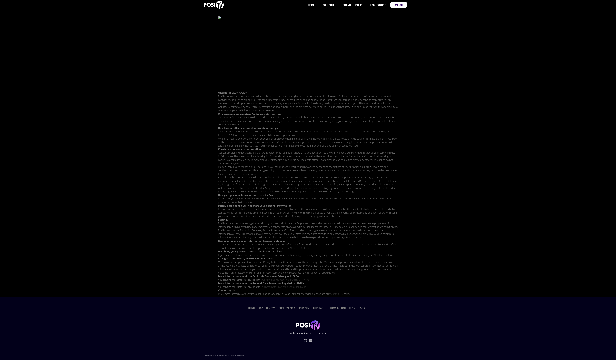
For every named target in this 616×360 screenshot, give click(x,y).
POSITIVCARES (287, 307)
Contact (319, 307)
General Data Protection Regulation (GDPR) (285, 286)
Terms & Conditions (342, 307)
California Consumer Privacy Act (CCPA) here (285, 279)
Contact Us (297, 248)
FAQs (362, 307)
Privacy (304, 307)
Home (251, 307)
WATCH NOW (267, 307)
